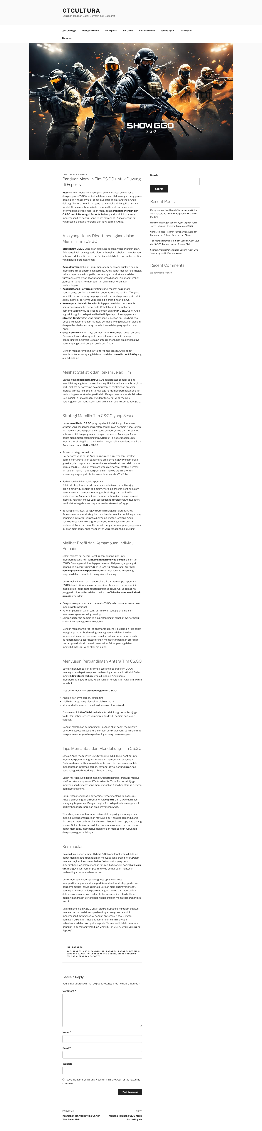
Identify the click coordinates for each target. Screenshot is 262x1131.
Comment (69, 990)
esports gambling (78, 954)
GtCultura (81, 10)
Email (66, 1048)
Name (66, 1032)
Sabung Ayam (168, 30)
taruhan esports (90, 956)
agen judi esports (78, 951)
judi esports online (103, 954)
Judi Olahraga (69, 30)
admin (83, 175)
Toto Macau (186, 30)
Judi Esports (110, 30)
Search (154, 175)
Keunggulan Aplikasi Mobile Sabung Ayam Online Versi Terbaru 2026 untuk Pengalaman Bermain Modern (173, 213)
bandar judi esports (104, 951)
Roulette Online (147, 30)
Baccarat (67, 38)
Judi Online (127, 30)
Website (67, 1063)
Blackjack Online (90, 30)
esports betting (128, 951)
